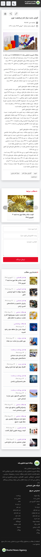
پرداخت (18, 496)
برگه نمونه (37, 496)
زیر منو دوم (17, 513)
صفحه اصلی (17, 518)
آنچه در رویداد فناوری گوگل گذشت (15, 430)
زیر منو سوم (36, 516)
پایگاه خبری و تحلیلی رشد (30, 55)
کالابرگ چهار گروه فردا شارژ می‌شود (15, 367)
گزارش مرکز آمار (26, 173)
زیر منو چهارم (36, 513)
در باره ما (18, 504)
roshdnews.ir (16, 55)
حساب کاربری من (35, 501)
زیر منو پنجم (17, 510)
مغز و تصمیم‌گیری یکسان (18, 381)
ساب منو (18, 516)
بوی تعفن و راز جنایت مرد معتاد (16, 341)
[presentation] (36, 207)
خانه (19, 501)
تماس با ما (37, 498)
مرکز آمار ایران (15, 173)
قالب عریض (36, 527)
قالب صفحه (17, 524)
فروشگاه (18, 521)
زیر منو (19, 507)
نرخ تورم (34, 177)
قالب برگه (37, 524)
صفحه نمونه (36, 521)
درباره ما (37, 507)
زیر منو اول (36, 510)
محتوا (19, 527)
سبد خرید (37, 518)
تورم (35, 173)
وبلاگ (38, 530)
